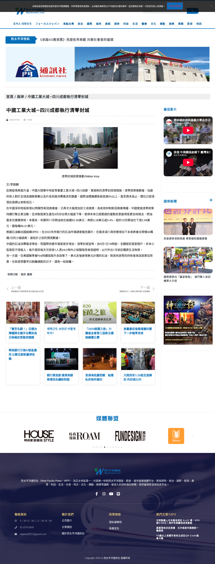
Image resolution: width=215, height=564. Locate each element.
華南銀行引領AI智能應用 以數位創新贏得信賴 (23, 354)
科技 (126, 23)
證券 (117, 23)
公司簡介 (67, 520)
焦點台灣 (68, 23)
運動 (162, 23)
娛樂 (171, 23)
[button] (22, 436)
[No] (211, 6)
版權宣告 (114, 528)
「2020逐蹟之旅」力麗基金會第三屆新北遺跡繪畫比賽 (99, 333)
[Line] (118, 494)
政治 (80, 23)
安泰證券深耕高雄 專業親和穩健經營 (185, 238)
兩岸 (98, 23)
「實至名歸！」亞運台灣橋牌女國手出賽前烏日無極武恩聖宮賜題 (23, 333)
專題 (181, 23)
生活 (135, 23)
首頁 (10, 96)
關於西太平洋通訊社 (73, 533)
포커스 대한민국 (22, 23)
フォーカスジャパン (47, 23)
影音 (190, 23)
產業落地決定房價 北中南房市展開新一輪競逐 (177, 529)
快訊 (199, 23)
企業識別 (67, 527)
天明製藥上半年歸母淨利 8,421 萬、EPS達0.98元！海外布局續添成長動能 (178, 521)
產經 (107, 23)
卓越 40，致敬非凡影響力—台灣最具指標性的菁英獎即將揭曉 (84, 40)
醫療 (144, 23)
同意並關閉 (175, 6)
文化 (153, 23)
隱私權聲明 (115, 522)
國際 (89, 23)
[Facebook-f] (97, 494)
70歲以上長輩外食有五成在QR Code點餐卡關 (177, 537)
